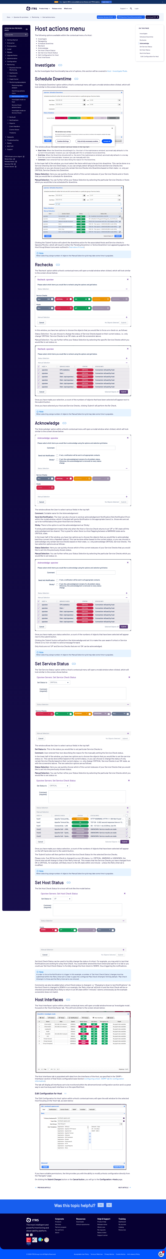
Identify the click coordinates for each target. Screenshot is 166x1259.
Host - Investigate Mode (117, 71)
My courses (122, 1224)
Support (123, 8)
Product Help (101, 1222)
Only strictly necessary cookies (87, 141)
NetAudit (13, 117)
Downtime (13, 76)
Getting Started (12, 40)
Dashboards (14, 73)
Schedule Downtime (146, 37)
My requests (101, 1230)
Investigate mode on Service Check (19, 112)
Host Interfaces (145, 53)
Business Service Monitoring (15, 69)
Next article (123, 1187)
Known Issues (9, 166)
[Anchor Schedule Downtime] (76, 78)
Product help (43, 8)
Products (58, 1222)
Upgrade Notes (12, 55)
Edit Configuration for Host (150, 56)
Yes (100, 1205)
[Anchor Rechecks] (58, 264)
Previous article (44, 1187)
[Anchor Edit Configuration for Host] (65, 1093)
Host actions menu (48, 17)
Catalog (121, 1227)
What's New (8, 159)
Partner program (60, 1227)
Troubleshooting (12, 140)
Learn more (105, 2)
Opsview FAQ (9, 164)
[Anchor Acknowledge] (64, 422)
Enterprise (11, 43)
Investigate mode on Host (19, 101)
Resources (122, 1230)
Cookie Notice (120, 1254)
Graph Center (14, 79)
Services (58, 1224)
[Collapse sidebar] (26, 29)
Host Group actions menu (18, 92)
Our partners (59, 1230)
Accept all (107, 141)
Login (137, 8)
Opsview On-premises (21, 17)
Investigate (143, 33)
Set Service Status (146, 46)
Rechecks (143, 40)
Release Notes (10, 161)
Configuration (12, 61)
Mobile (9, 143)
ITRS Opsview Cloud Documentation (130, 17)
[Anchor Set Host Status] (68, 882)
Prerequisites (11, 46)
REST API (10, 146)
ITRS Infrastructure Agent (13, 156)
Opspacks (10, 137)
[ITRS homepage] (31, 8)
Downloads (80, 1222)
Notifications (14, 120)
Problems (13, 133)
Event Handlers (15, 126)
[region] (83, 136)
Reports (12, 123)
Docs (8, 17)
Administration (12, 58)
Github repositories (82, 1224)
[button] (161, 1254)
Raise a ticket (101, 1232)
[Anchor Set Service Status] (74, 663)
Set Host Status (145, 50)
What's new (68, 8)
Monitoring (11, 64)
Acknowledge (144, 43)
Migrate (9, 52)
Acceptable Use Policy (81, 1254)
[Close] (112, 128)
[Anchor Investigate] (60, 64)
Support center (102, 1235)
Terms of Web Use (97, 1254)
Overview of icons (76, 247)
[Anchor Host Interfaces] (68, 999)
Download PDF (151, 17)
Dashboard (122, 1222)
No (109, 1205)
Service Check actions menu (16, 106)
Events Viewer (14, 129)
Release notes (57, 8)
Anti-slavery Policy (133, 1254)
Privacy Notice (109, 1254)
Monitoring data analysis (18, 82)
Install (9, 49)
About (57, 1232)
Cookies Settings (63, 141)
